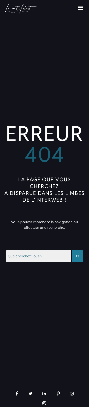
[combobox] (38, 256)
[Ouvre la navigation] (81, 8)
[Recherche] (77, 256)
